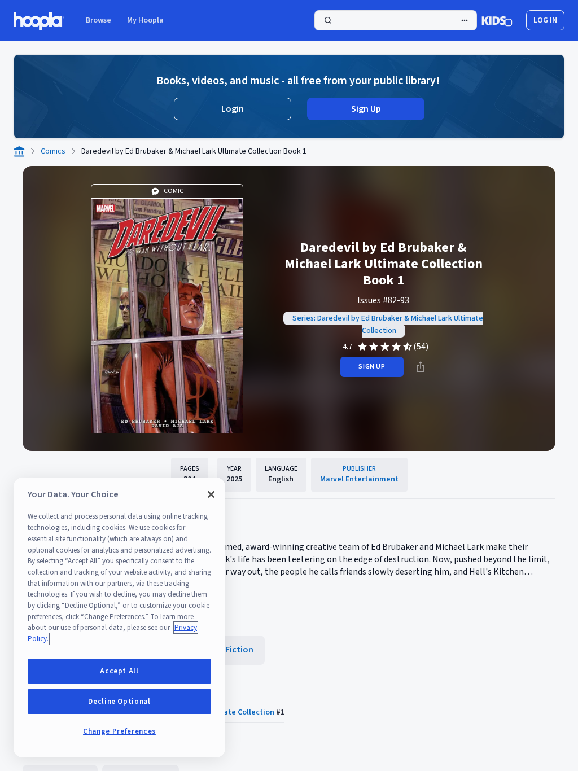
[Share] (420, 367)
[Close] (211, 494)
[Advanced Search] (464, 20)
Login (232, 109)
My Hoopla (145, 20)
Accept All (119, 671)
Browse (98, 20)
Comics (53, 151)
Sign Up (366, 109)
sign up (371, 366)
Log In (545, 20)
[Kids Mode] (497, 20)
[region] (119, 617)
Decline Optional (119, 701)
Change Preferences (119, 731)
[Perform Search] (395, 20)
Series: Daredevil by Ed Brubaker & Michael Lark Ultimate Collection (387, 324)
